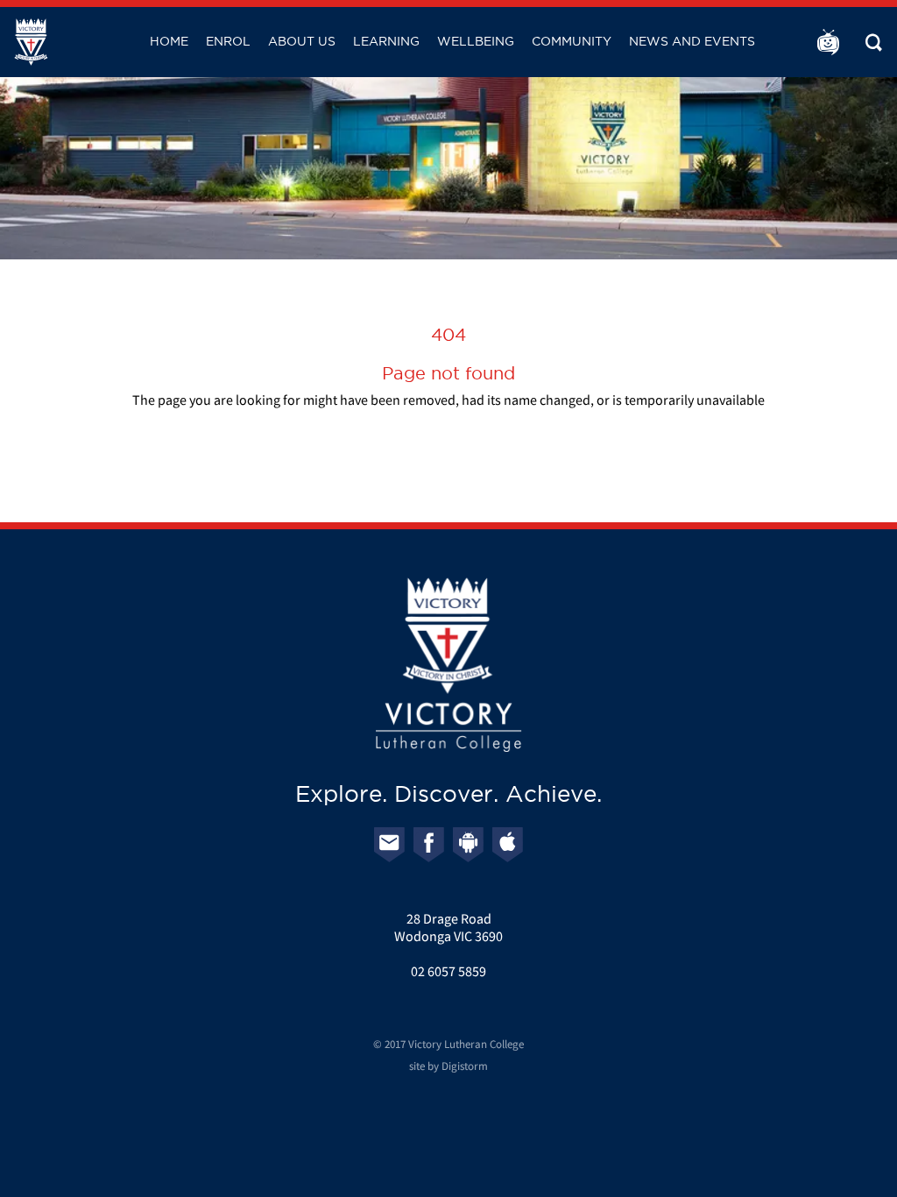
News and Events (692, 41)
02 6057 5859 (448, 971)
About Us (301, 41)
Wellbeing (475, 41)
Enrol (228, 41)
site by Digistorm (448, 1066)
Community (571, 41)
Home (169, 41)
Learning (386, 41)
